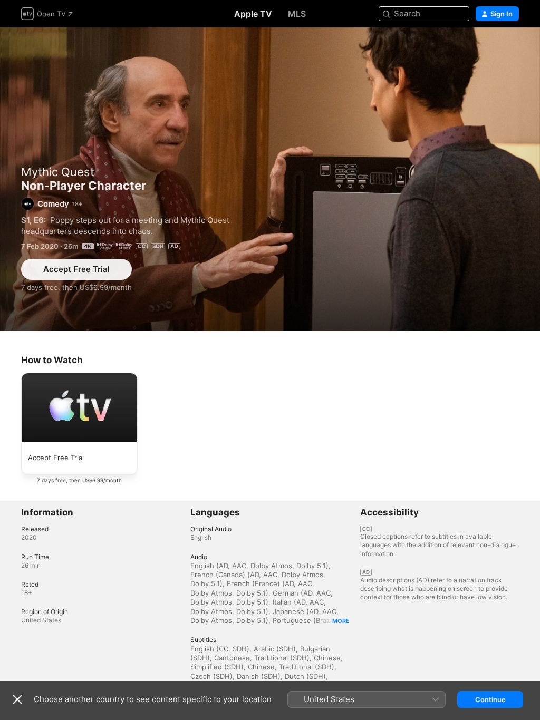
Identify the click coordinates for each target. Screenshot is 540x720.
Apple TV (253, 13)
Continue (490, 699)
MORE (341, 621)
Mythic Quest (57, 172)
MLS (297, 13)
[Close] (17, 699)
